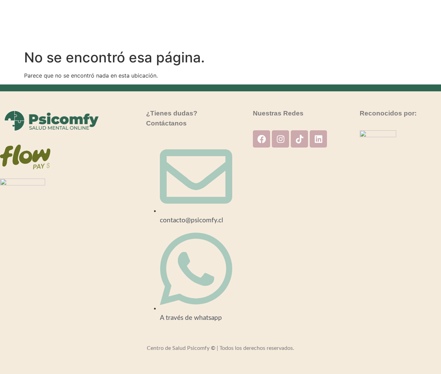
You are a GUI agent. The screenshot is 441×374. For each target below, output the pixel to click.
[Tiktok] (299, 139)
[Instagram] (280, 139)
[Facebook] (261, 139)
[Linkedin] (318, 139)
